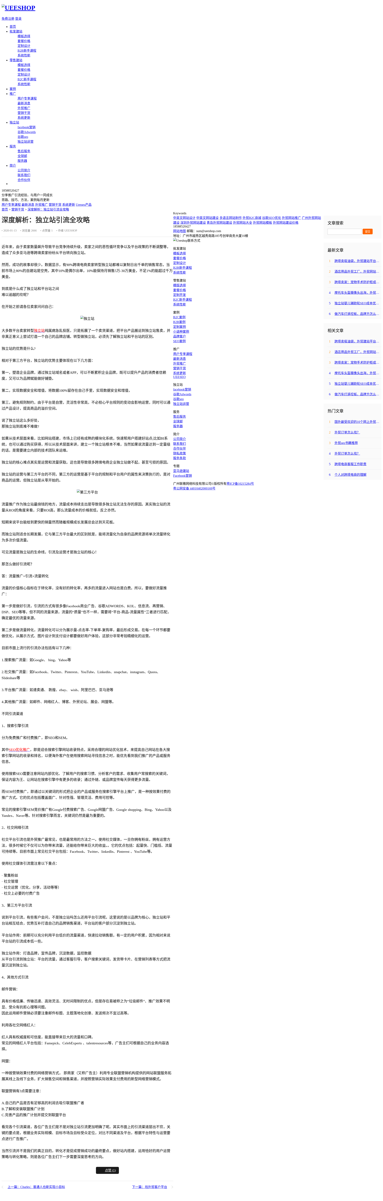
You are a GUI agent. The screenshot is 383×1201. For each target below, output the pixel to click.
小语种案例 (181, 331)
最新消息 (24, 103)
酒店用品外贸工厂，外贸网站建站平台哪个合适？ (355, 271)
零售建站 (16, 60)
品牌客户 (179, 336)
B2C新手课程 (27, 79)
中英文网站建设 (207, 218)
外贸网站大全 (242, 222)
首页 (13, 26)
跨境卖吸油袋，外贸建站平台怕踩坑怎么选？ (355, 261)
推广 (13, 93)
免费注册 (8, 18)
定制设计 (24, 45)
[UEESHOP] (18, 7)
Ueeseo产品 (84, 204)
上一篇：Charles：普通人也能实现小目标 (36, 1187)
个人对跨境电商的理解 (347, 474)
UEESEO (179, 377)
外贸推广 (24, 108)
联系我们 (24, 175)
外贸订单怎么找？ (344, 432)
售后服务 (24, 151)
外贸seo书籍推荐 (343, 443)
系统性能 (24, 55)
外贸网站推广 (291, 218)
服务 (13, 146)
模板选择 (24, 36)
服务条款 (179, 458)
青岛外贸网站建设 (219, 222)
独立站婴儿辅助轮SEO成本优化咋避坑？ (355, 303)
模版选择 (179, 285)
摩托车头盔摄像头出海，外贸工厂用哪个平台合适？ (355, 292)
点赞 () (110, 1170)
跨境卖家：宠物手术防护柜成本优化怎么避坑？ (355, 282)
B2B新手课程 (27, 50)
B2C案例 (179, 317)
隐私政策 (179, 453)
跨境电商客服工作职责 (347, 464)
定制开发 (179, 295)
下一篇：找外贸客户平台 (149, 1187)
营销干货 (24, 113)
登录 (18, 18)
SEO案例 (179, 341)
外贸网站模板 (262, 222)
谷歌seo (23, 137)
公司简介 (24, 170)
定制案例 (179, 326)
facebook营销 (27, 127)
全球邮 (22, 156)
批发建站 (16, 31)
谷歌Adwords (27, 132)
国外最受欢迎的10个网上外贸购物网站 (355, 421)
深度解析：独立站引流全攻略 (48, 209)
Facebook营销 (182, 475)
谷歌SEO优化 (271, 218)
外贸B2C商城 (252, 218)
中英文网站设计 (184, 218)
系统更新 (24, 117)
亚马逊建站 (181, 471)
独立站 (14, 122)
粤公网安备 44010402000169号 (194, 488)
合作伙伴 (24, 180)
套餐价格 (24, 41)
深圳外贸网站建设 (193, 222)
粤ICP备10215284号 (240, 483)
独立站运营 (26, 141)
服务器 (22, 160)
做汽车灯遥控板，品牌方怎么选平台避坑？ (355, 314)
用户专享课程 (27, 98)
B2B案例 (179, 322)
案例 (13, 89)
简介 (13, 165)
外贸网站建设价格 (285, 222)
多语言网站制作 (230, 218)
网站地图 (179, 231)
